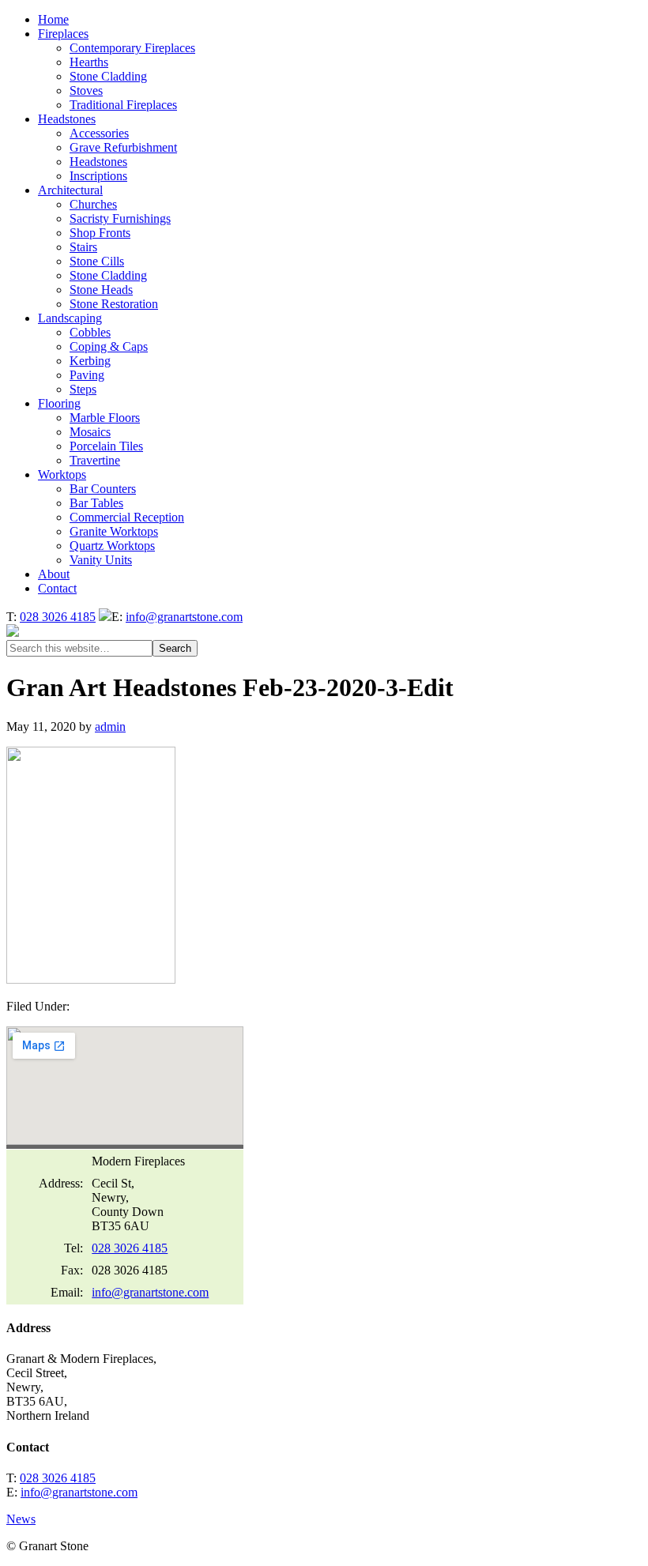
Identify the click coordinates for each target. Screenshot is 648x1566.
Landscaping (70, 318)
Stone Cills (97, 261)
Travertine (95, 460)
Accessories (99, 133)
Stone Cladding (108, 76)
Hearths (89, 62)
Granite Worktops (114, 531)
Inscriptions (98, 176)
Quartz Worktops (112, 545)
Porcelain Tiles (106, 446)
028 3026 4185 (58, 616)
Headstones (67, 119)
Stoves (86, 90)
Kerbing (90, 360)
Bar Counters (103, 488)
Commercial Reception (127, 517)
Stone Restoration (114, 304)
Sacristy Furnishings (120, 218)
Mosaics (90, 432)
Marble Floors (105, 417)
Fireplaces (63, 33)
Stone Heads (101, 289)
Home (53, 19)
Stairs (83, 247)
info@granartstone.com (184, 616)
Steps (83, 389)
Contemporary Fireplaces (132, 48)
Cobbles (90, 332)
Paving (87, 375)
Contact (57, 588)
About (54, 574)
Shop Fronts (100, 232)
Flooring (59, 403)
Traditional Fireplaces (123, 104)
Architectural (70, 190)
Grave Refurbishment (123, 147)
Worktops (62, 474)
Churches (93, 204)
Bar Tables (96, 503)
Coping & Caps (109, 346)
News (21, 1519)
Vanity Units (101, 560)
